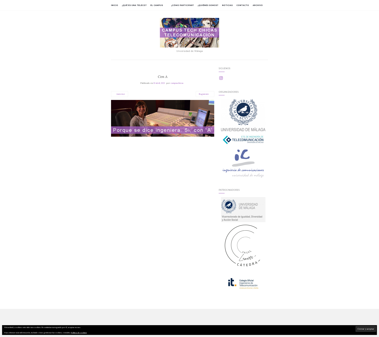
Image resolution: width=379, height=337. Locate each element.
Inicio (114, 5)
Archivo (258, 5)
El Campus (156, 5)
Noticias (227, 5)
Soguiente (204, 94)
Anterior (120, 94)
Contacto (242, 5)
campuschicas (177, 83)
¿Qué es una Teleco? (134, 5)
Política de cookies (79, 333)
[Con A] (162, 118)
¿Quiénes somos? (208, 5)
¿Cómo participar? (182, 5)
